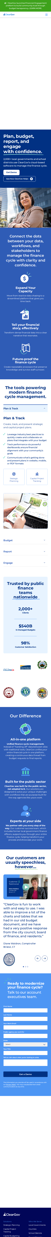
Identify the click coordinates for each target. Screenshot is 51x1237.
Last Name (7, 1015)
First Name (7, 1006)
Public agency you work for (13, 1032)
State (5, 1040)
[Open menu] (46, 15)
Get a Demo (25, 1074)
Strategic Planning (14, 479)
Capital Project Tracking (37, 479)
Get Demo (11, 172)
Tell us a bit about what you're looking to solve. (21, 1057)
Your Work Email (9, 1023)
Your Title (6, 1049)
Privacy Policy (11, 1084)
